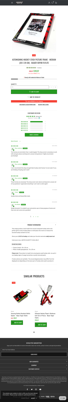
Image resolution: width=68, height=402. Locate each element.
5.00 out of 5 (39, 116)
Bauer (12, 311)
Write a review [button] (34, 135)
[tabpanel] (22, 305)
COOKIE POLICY (25, 398)
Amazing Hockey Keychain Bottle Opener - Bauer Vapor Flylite (20, 314)
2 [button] (33, 216)
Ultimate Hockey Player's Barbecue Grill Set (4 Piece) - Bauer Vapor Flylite (45, 315)
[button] (31, 68)
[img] (14, 146)
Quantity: (14, 84)
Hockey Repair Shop (19, 2)
